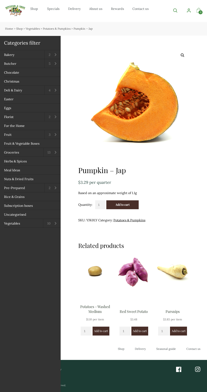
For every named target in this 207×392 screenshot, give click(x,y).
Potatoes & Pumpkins (57, 28)
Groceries (11, 152)
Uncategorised (15, 214)
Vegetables (12, 223)
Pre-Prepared (14, 188)
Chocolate (11, 72)
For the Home (14, 126)
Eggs (7, 108)
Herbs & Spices (15, 161)
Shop (34, 9)
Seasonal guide (166, 349)
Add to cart (122, 205)
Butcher (10, 64)
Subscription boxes (18, 206)
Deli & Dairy (13, 90)
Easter (9, 99)
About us (95, 9)
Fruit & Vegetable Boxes (21, 143)
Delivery (74, 9)
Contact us (140, 9)
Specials (53, 9)
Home (9, 28)
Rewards (117, 9)
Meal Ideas (12, 170)
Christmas (11, 81)
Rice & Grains (14, 197)
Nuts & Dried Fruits (18, 179)
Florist (9, 117)
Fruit (8, 135)
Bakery (9, 55)
